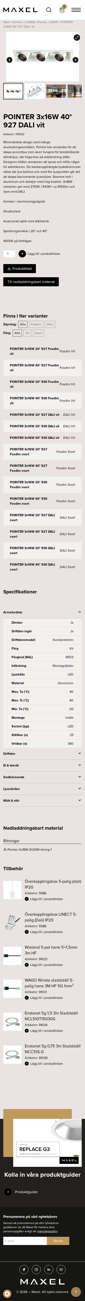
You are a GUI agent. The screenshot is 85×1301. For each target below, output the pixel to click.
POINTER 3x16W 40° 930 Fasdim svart (28, 501)
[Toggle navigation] (76, 10)
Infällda (30, 22)
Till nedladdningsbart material (31, 281)
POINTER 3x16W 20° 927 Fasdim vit (34, 351)
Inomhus (17, 22)
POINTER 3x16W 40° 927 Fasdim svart (28, 468)
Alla (23, 324)
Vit (27, 333)
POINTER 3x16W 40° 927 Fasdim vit (34, 368)
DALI (50, 324)
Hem (6, 22)
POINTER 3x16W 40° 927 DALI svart (32, 534)
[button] (53, 899)
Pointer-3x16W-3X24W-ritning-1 (29, 849)
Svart (38, 333)
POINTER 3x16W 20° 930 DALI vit (34, 426)
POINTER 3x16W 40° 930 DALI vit (34, 437)
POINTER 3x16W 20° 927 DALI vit (34, 414)
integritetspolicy (47, 1231)
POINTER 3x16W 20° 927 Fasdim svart (28, 452)
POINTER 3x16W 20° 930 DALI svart (32, 550)
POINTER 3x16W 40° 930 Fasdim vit (34, 400)
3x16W (54, 22)
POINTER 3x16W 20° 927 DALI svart (32, 517)
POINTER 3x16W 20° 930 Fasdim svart (28, 484)
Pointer (42, 22)
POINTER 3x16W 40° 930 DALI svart (32, 567)
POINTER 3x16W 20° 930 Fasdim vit (34, 384)
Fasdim (36, 324)
